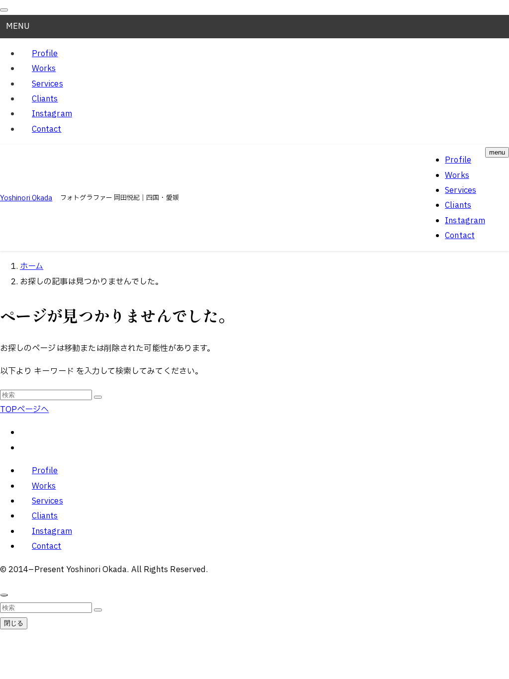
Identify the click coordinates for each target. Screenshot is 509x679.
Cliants (45, 99)
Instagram (52, 114)
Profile (45, 54)
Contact (47, 129)
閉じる (13, 623)
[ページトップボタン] (4, 595)
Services (47, 84)
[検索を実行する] (98, 397)
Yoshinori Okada (26, 198)
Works (44, 69)
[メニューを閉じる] (4, 9)
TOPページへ (24, 410)
